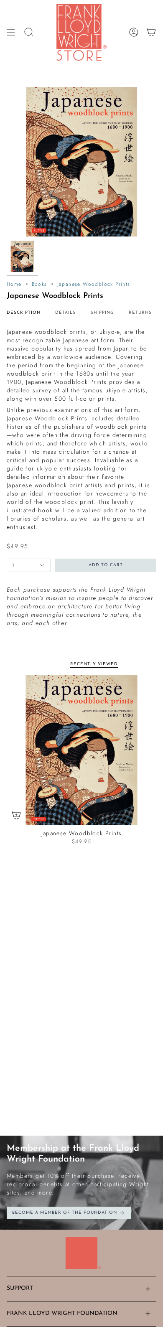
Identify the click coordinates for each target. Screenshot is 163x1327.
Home (14, 284)
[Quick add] (16, 815)
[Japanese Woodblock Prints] (81, 750)
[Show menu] (11, 32)
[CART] (151, 32)
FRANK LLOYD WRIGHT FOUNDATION (62, 1313)
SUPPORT (20, 1288)
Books (39, 284)
